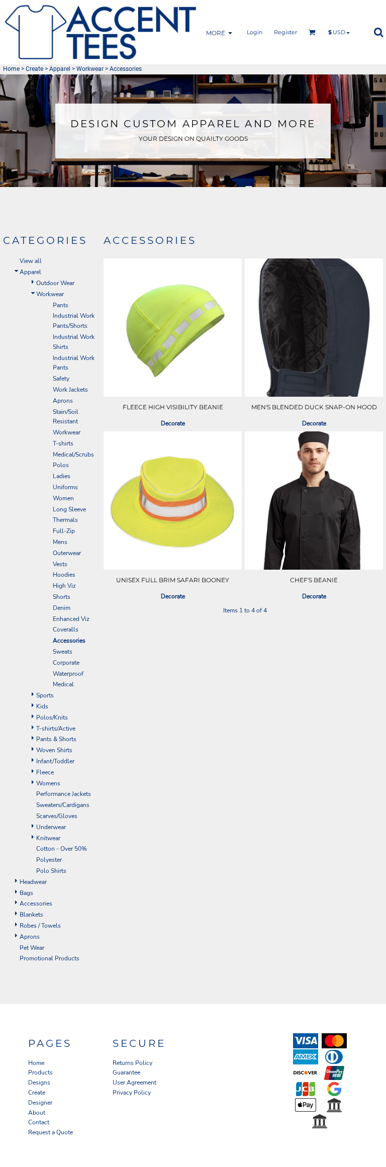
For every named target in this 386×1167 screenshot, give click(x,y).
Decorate (173, 423)
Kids (42, 706)
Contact (38, 1122)
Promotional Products (49, 958)
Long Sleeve (69, 509)
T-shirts (63, 443)
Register (285, 32)
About (36, 1113)
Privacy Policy (132, 1093)
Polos (61, 465)
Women (63, 498)
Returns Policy (132, 1063)
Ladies (61, 476)
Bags (26, 893)
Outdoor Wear (55, 283)
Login (254, 32)
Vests (60, 564)
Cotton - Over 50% (61, 849)
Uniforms (65, 487)
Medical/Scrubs (73, 455)
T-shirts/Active (55, 729)
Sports (45, 695)
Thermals (65, 520)
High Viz (64, 586)
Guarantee (126, 1072)
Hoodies (64, 575)
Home (11, 68)
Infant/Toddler (55, 761)
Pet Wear (32, 948)
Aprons (63, 401)
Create (34, 68)
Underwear (51, 827)
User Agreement (134, 1083)
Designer (40, 1103)
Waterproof (68, 674)
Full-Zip (64, 531)
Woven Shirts (54, 750)
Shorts (61, 597)
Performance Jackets (63, 794)
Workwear (90, 68)
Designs (39, 1083)
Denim (61, 608)
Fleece (45, 772)
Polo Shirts (51, 871)
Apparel (59, 68)
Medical (63, 684)
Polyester (49, 860)
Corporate (66, 663)
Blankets (31, 915)
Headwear (33, 882)
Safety (61, 379)
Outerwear (67, 553)
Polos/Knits (52, 717)
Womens (48, 783)
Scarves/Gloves (56, 816)
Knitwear (48, 838)
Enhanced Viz (71, 619)
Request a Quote (50, 1132)
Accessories (36, 904)
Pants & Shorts (56, 739)
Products (40, 1072)
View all (31, 261)
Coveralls (65, 629)
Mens (60, 542)
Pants (60, 305)
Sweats (62, 652)
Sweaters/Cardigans (62, 805)
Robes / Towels (40, 926)
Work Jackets (70, 390)
